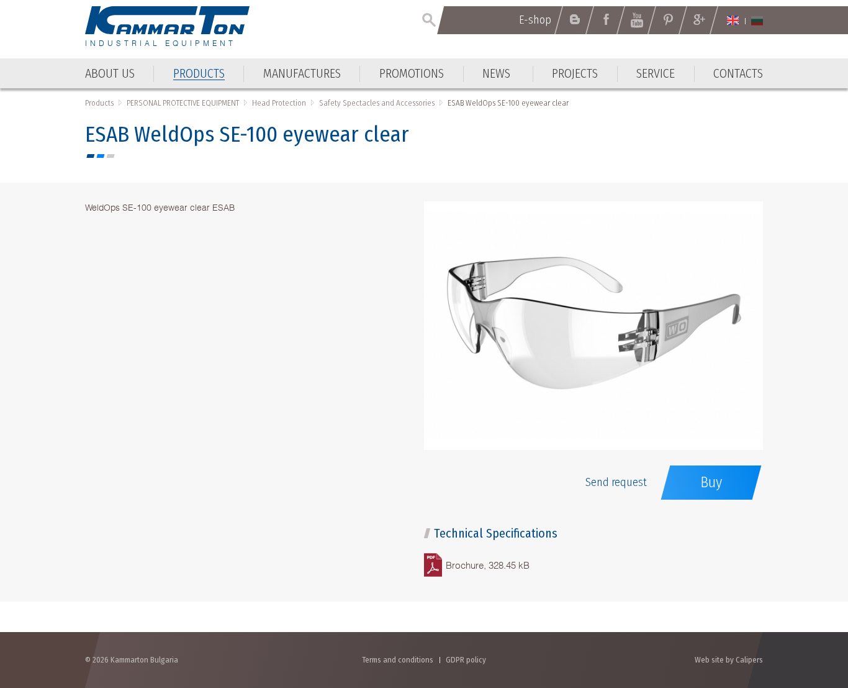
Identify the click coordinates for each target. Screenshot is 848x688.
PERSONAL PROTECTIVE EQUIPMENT (183, 103)
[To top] (808, 612)
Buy (711, 482)
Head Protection (279, 103)
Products (99, 103)
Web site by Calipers (729, 659)
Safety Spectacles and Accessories (377, 103)
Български (757, 20)
